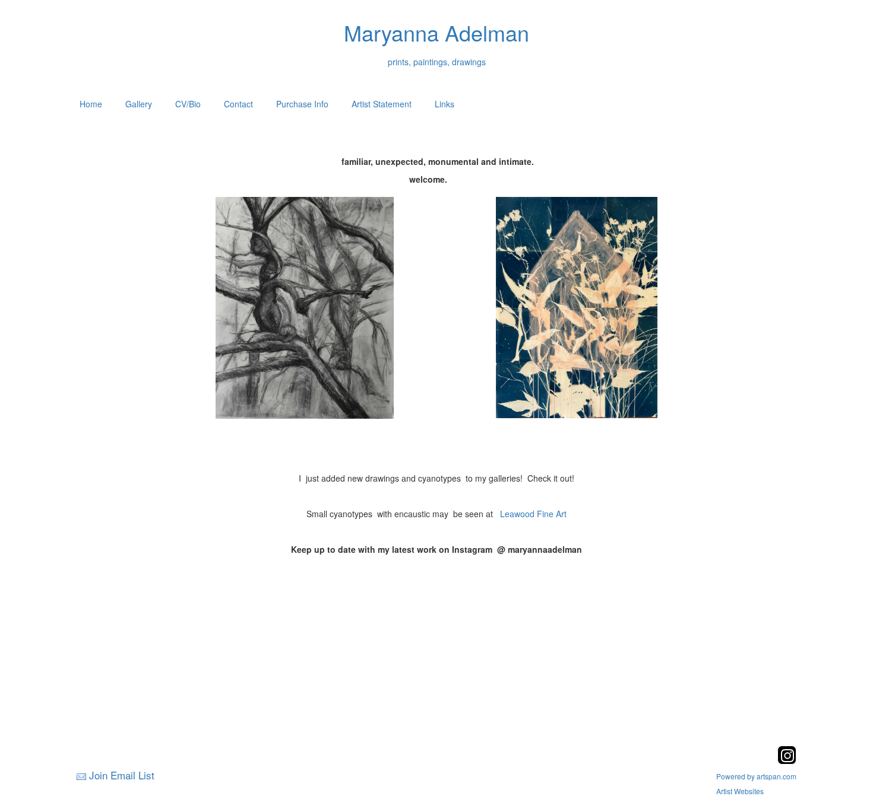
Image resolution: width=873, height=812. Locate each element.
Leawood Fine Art (533, 514)
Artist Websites (740, 791)
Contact (238, 104)
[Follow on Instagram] (786, 760)
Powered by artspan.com (756, 776)
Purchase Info (302, 104)
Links (444, 104)
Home (91, 104)
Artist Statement (382, 104)
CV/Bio (188, 104)
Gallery (138, 104)
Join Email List (121, 775)
